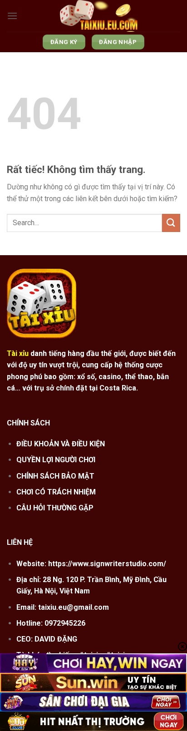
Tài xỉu (18, 353)
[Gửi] (171, 223)
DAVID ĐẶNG (55, 639)
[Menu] (12, 16)
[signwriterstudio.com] (99, 16)
